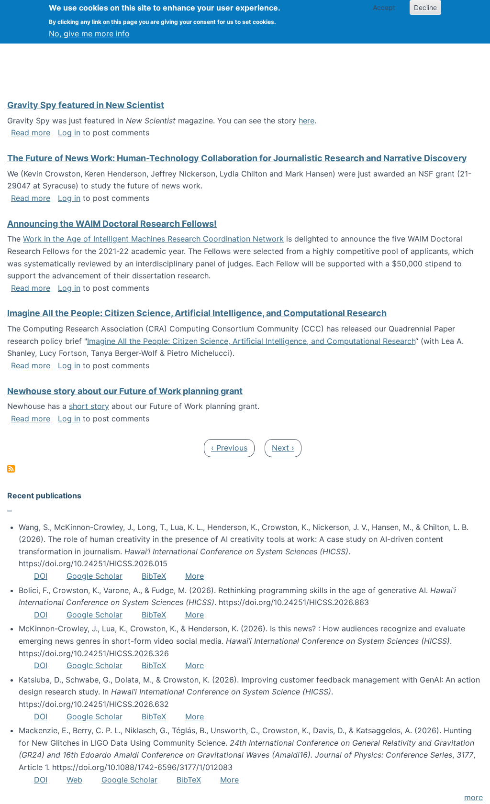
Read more (30, 132)
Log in (69, 132)
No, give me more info (89, 33)
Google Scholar (94, 576)
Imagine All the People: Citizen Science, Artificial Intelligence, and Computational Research (251, 341)
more (473, 797)
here (306, 120)
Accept (384, 7)
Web (74, 779)
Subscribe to (11, 469)
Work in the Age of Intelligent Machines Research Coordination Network (153, 238)
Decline (425, 7)
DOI (40, 576)
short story (89, 406)
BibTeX (154, 576)
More (194, 576)
